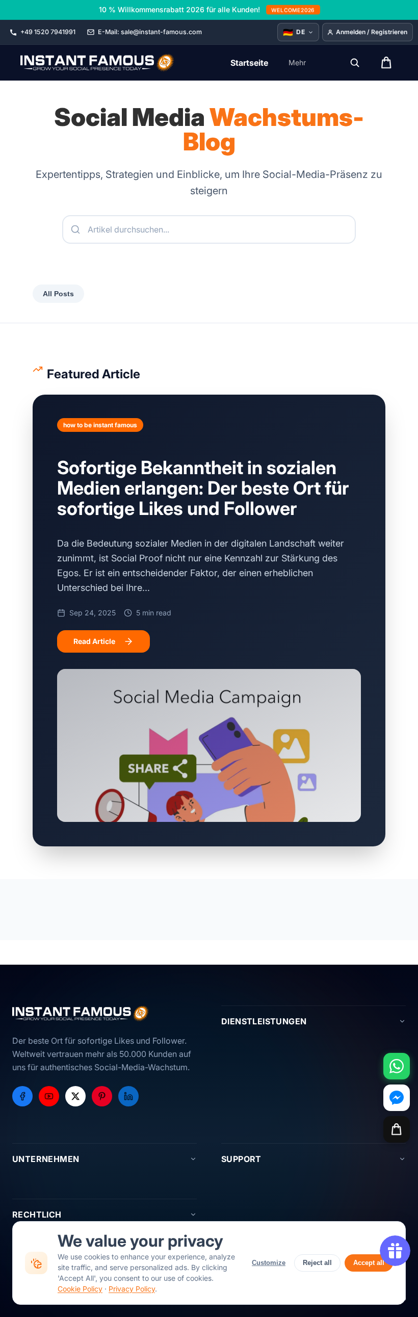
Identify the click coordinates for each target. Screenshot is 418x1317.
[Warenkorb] (396, 1129)
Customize (268, 1263)
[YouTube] (49, 1096)
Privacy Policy (132, 1288)
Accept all (368, 1263)
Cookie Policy (80, 1288)
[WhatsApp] (396, 1066)
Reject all (317, 1263)
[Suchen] (355, 62)
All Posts (58, 294)
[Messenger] (396, 1097)
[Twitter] (75, 1096)
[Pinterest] (102, 1096)
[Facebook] (22, 1096)
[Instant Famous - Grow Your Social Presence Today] (97, 62)
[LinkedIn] (128, 1096)
